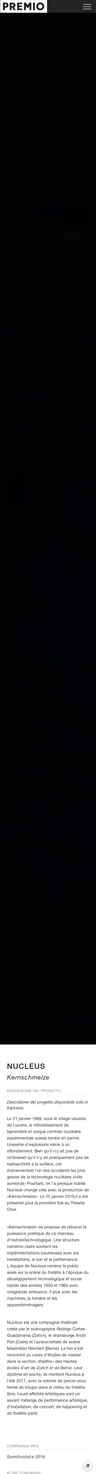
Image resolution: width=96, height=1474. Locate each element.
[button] (87, 6)
